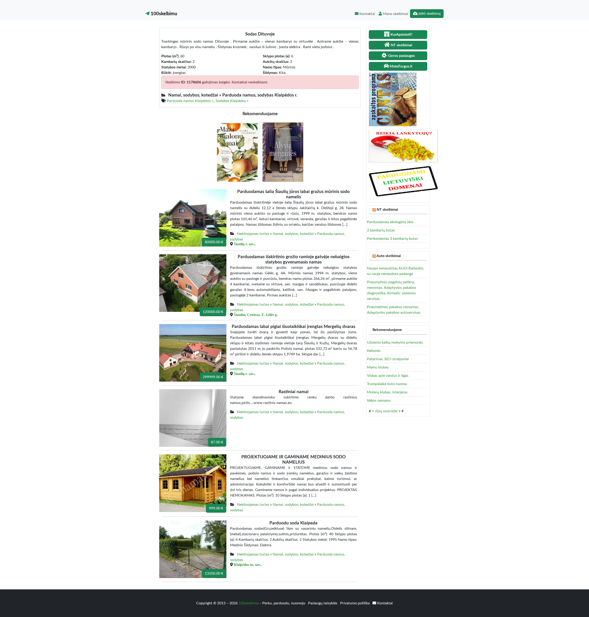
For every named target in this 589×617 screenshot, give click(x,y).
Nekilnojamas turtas (253, 234)
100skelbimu (163, 14)
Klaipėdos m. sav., (248, 564)
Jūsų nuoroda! (386, 411)
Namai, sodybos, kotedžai (293, 234)
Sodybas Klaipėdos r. (232, 101)
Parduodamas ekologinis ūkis (390, 222)
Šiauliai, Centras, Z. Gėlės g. (256, 314)
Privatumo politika (355, 603)
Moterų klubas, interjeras (387, 392)
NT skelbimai (387, 209)
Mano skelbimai (395, 14)
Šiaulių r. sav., (244, 244)
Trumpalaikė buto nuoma (387, 384)
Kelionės (374, 351)
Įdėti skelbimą (429, 13)
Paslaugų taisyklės (323, 603)
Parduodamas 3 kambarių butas (392, 238)
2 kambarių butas (381, 230)
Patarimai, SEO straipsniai (388, 359)
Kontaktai (366, 14)
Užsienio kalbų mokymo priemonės (395, 342)
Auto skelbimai (388, 256)
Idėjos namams (379, 400)
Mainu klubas (378, 367)
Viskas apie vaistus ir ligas (387, 375)
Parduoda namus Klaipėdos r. (190, 101)
